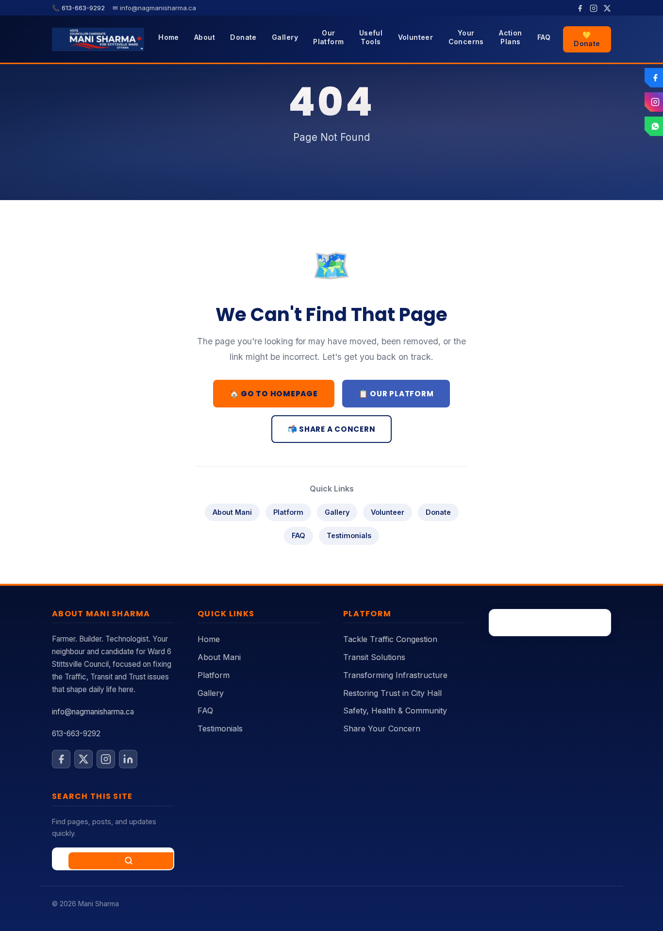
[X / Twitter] (607, 7)
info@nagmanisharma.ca (93, 711)
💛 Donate (587, 39)
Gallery (285, 37)
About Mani (232, 512)
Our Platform (328, 37)
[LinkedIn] (128, 759)
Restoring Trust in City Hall (392, 693)
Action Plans (510, 37)
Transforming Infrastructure (395, 675)
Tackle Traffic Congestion (390, 639)
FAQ (543, 37)
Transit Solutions (374, 657)
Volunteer (415, 37)
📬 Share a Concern (332, 429)
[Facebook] (580, 7)
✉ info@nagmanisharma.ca (154, 8)
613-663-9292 (76, 733)
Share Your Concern (381, 728)
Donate (243, 37)
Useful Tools (371, 37)
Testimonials (349, 535)
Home (168, 37)
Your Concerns (466, 37)
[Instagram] (593, 7)
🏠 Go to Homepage (274, 394)
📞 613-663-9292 (79, 8)
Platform (288, 512)
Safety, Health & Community (395, 710)
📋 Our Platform (396, 394)
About (204, 37)
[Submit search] (128, 860)
